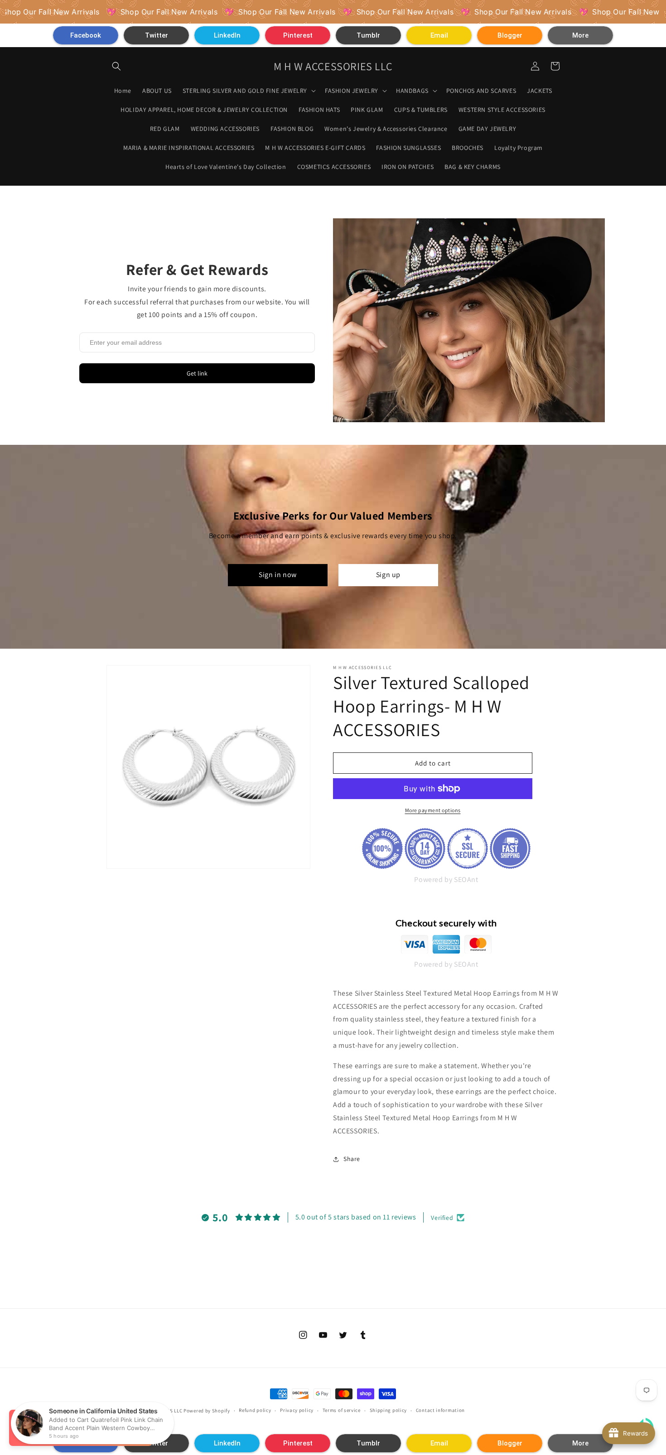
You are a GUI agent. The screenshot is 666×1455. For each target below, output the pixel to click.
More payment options (433, 810)
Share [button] (351, 1159)
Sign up (388, 575)
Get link (197, 373)
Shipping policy (388, 1410)
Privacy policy (297, 1410)
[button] (85, 35)
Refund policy (255, 1410)
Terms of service (342, 1410)
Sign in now (278, 575)
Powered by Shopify (206, 1410)
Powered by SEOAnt (446, 879)
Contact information (440, 1410)
